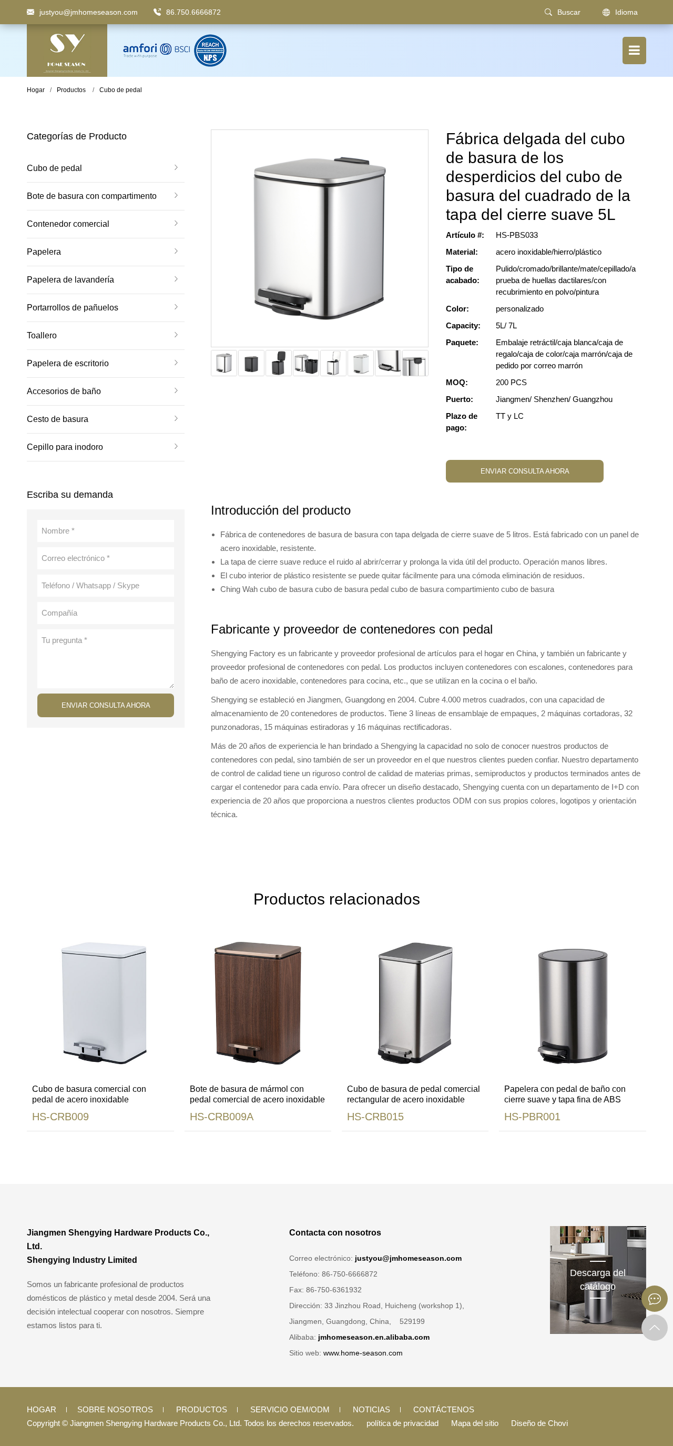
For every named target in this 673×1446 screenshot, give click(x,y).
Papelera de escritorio (68, 363)
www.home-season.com (363, 1353)
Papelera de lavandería (70, 280)
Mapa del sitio (474, 1423)
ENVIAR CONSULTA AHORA (106, 705)
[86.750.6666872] (157, 12)
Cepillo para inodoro (65, 447)
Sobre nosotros (115, 1409)
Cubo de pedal (120, 90)
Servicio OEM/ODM (290, 1409)
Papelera (44, 252)
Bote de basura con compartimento (92, 196)
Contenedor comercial (68, 224)
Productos (71, 90)
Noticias (371, 1409)
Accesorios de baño (64, 391)
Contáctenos (443, 1409)
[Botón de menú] (634, 50)
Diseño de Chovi (539, 1423)
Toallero (42, 336)
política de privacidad (402, 1423)
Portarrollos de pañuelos (72, 308)
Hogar (36, 90)
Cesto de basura (57, 419)
